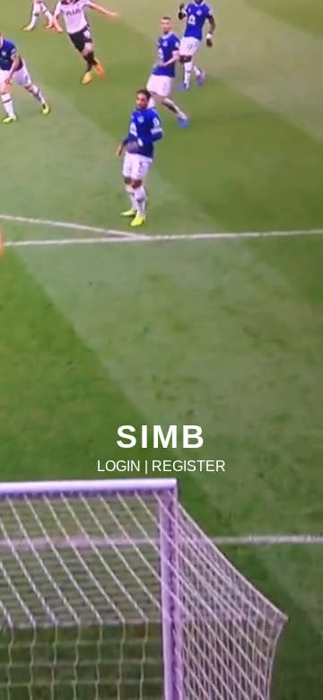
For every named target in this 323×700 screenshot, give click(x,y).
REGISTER (189, 466)
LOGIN (119, 466)
